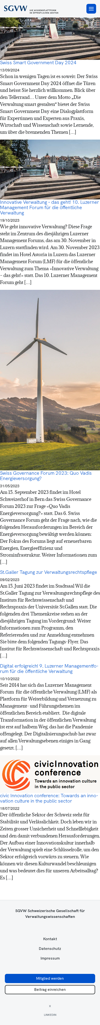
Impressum (50, 958)
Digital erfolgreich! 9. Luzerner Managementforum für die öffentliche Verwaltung (49, 668)
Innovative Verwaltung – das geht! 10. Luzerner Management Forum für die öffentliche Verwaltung (49, 207)
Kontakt (50, 939)
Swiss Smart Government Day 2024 (38, 62)
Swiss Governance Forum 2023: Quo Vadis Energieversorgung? (46, 475)
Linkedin (50, 1015)
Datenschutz (50, 949)
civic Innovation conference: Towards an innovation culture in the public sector (49, 798)
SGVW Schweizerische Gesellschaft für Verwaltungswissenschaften (50, 913)
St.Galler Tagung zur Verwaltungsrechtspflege (48, 572)
